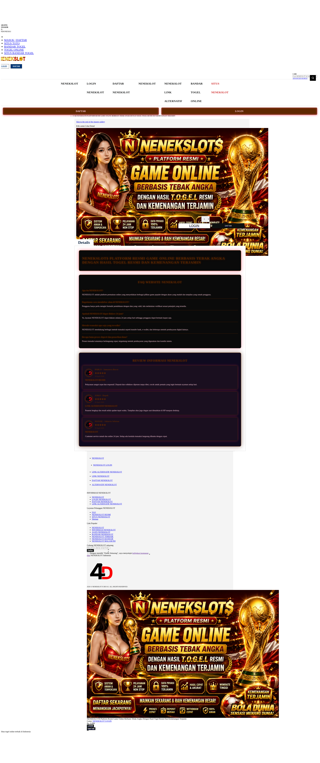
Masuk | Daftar (15, 40)
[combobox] (305, 76)
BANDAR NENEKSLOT (102, 534)
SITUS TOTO (12, 43)
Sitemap (95, 519)
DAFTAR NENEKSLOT (102, 480)
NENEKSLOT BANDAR (102, 539)
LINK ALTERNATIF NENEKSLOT (107, 472)
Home (74, 116)
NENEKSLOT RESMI (101, 515)
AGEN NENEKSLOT (101, 532)
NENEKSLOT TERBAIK (102, 537)
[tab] (84, 242)
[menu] (145, 92)
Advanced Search (300, 78)
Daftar (16, 66)
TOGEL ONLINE (14, 49)
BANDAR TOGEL (15, 46)
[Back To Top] (88, 730)
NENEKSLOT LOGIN (102, 465)
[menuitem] (69, 83)
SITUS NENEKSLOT (101, 517)
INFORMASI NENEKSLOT (104, 530)
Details (84, 242)
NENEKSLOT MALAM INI (104, 541)
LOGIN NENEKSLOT (101, 499)
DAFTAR (81, 111)
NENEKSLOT (98, 458)
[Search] (313, 78)
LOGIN (239, 111)
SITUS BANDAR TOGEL (19, 53)
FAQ (94, 512)
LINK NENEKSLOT (100, 476)
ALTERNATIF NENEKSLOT (104, 485)
